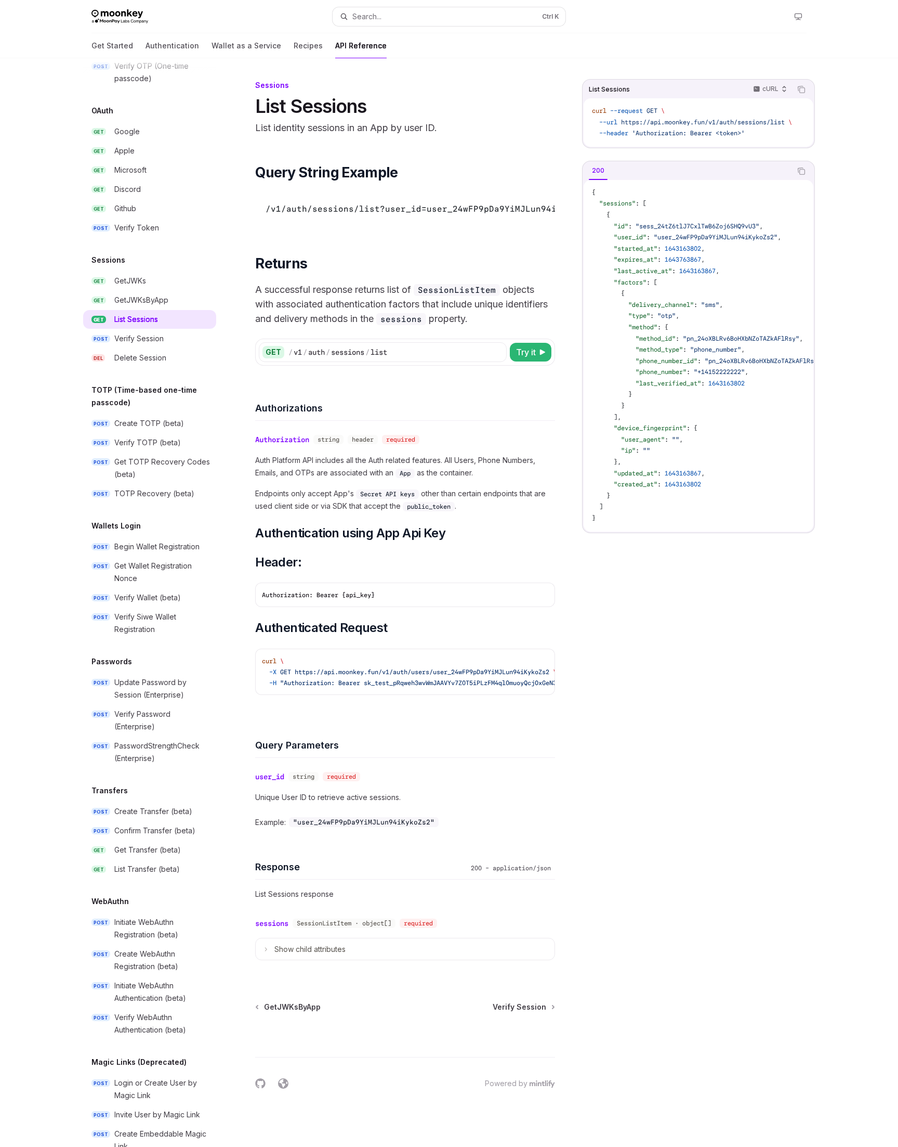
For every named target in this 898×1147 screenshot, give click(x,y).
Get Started (112, 45)
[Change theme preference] (798, 16)
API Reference (361, 45)
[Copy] (497, 352)
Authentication (172, 45)
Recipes (308, 45)
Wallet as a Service (246, 45)
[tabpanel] (698, 356)
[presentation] (158, 602)
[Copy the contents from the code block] (801, 89)
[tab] (598, 170)
